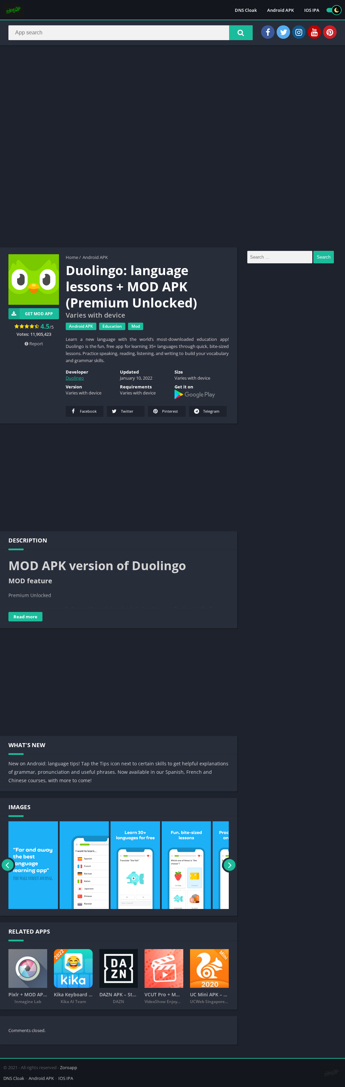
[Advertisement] (172, 99)
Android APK (280, 10)
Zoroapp (68, 1067)
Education (112, 326)
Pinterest (169, 411)
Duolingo (75, 378)
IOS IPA (311, 10)
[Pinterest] (330, 32)
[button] (241, 32)
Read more (25, 617)
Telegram (210, 411)
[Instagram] (299, 32)
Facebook (88, 411)
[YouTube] (314, 32)
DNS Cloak (246, 10)
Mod (135, 326)
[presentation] (7, 865)
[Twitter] (283, 32)
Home (72, 257)
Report (35, 344)
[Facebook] (268, 32)
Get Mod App (39, 314)
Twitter (126, 411)
